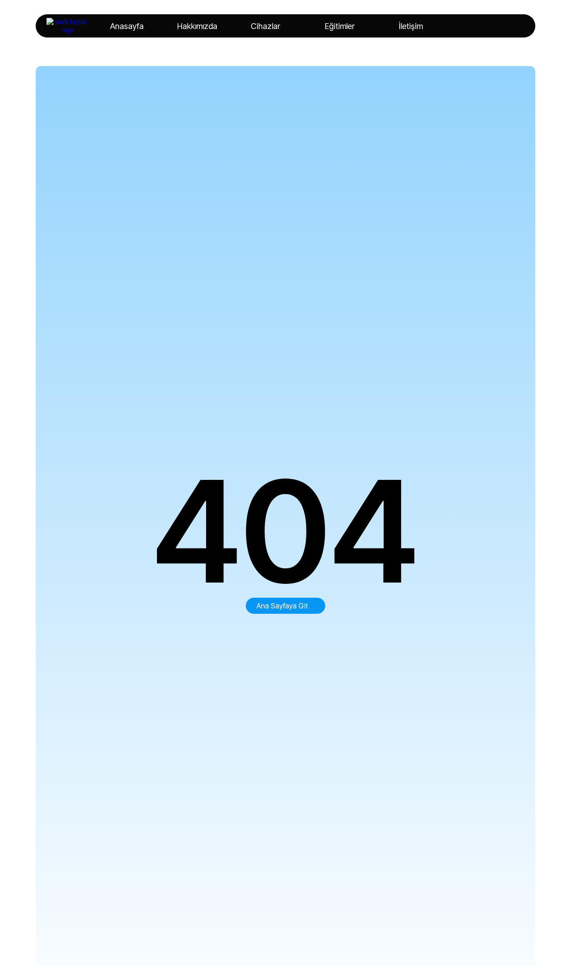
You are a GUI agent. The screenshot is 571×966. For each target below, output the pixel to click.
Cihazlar (265, 26)
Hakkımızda (197, 26)
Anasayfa (127, 26)
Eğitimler (340, 26)
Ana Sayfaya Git (282, 605)
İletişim (411, 26)
